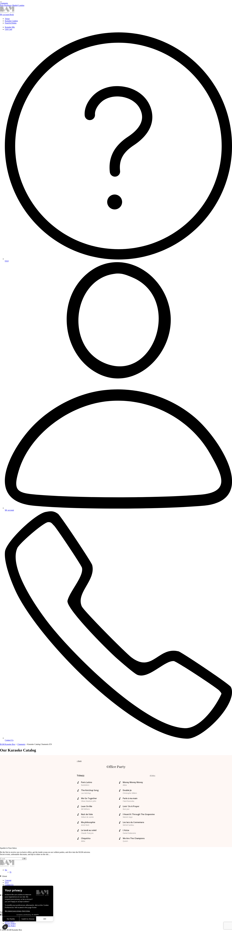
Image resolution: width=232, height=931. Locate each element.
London (21, 5)
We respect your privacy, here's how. (17, 911)
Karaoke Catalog (11, 21)
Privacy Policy (10, 924)
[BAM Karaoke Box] (7, 12)
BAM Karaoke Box (7, 744)
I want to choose (27, 919)
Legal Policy (9, 921)
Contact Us (9, 885)
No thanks (11, 919)
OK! (44, 919)
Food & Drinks (10, 23)
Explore (5, 895)
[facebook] (1, 915)
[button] (5, 927)
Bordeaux (8, 5)
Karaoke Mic (10, 27)
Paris (2, 5)
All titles (152, 775)
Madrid (15, 5)
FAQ (7, 882)
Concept (8, 880)
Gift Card (8, 29)
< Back (79, 761)
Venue (7, 19)
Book (12, 15)
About (4, 876)
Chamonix (4, 3)
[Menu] (1, 1)
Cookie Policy (10, 926)
